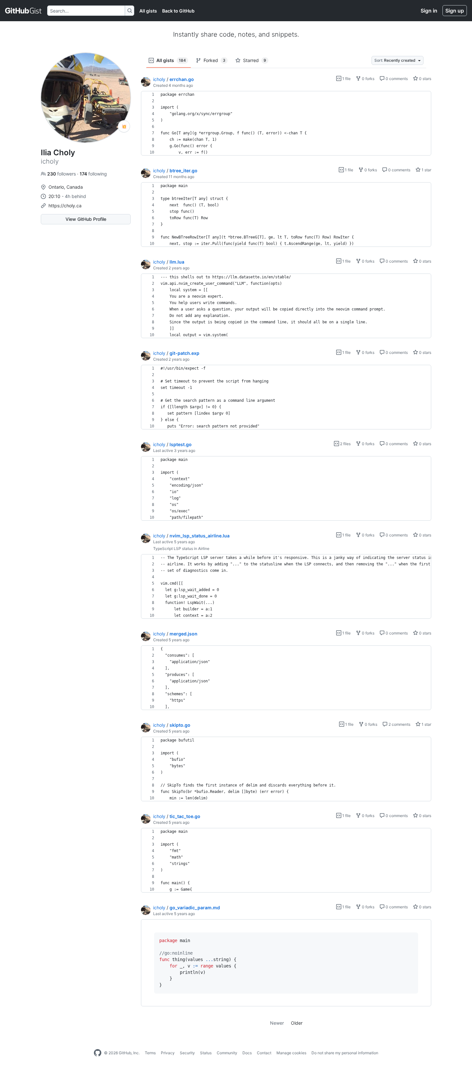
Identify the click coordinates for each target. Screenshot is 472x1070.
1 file (346, 78)
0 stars (424, 78)
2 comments (399, 724)
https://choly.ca (65, 205)
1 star (426, 169)
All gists (148, 10)
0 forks (367, 78)
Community (227, 1052)
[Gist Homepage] (23, 10)
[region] (286, 123)
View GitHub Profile (86, 219)
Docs (247, 1052)
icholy (159, 79)
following (93, 173)
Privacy (168, 1052)
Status (206, 1052)
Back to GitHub (178, 10)
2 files (345, 443)
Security (187, 1052)
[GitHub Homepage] (97, 1053)
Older (296, 1023)
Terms (150, 1052)
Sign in (429, 10)
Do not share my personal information (344, 1052)
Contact (264, 1052)
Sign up (454, 10)
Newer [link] (277, 1023)
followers (62, 173)
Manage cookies (291, 1052)
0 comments (396, 78)
